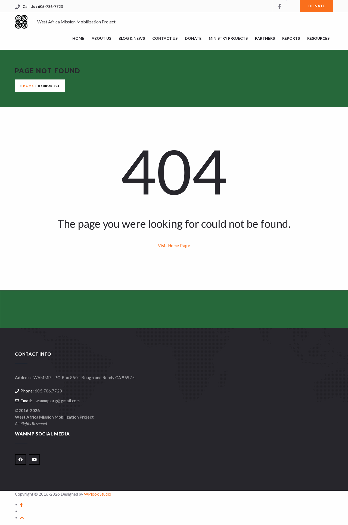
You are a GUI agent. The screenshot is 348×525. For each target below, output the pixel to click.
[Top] (22, 517)
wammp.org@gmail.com (58, 400)
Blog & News (132, 38)
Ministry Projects (228, 38)
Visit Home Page (174, 245)
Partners (265, 38)
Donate (193, 38)
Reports (291, 38)
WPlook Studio (97, 494)
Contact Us (165, 38)
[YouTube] (293, 0)
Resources (318, 38)
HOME (78, 38)
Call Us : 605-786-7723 (43, 6)
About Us (101, 38)
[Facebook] (279, 6)
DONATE (316, 6)
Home (28, 85)
